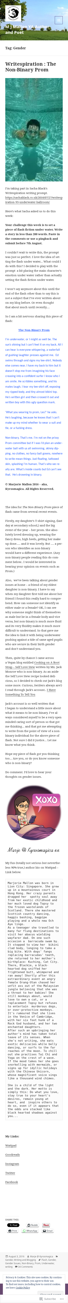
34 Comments (25, 1266)
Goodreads (12, 1154)
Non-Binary (28, 1263)
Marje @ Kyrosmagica (41, 1256)
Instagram (12, 1164)
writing (8, 1266)
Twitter (10, 1173)
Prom (37, 1263)
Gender (9, 1259)
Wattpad (10, 1145)
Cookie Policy (23, 1287)
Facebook (11, 1182)
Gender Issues (13, 1263)
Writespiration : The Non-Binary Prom (30, 66)
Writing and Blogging (25, 1259)
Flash (44, 1259)
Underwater (48, 1263)
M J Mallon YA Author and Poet (27, 29)
